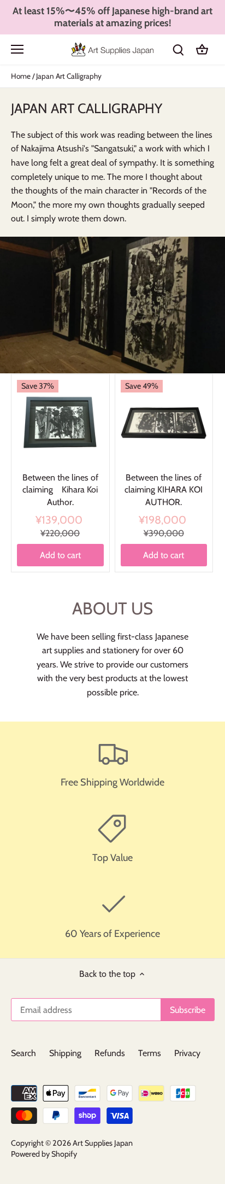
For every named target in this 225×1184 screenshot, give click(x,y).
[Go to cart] (202, 49)
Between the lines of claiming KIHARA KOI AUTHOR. (164, 489)
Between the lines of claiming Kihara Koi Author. (60, 489)
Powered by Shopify (44, 1154)
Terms (149, 1053)
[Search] (178, 49)
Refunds (109, 1053)
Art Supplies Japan (103, 1143)
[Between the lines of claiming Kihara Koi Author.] (60, 423)
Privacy (187, 1053)
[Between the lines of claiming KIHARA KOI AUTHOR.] (164, 423)
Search (23, 1053)
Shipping (65, 1053)
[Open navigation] (17, 49)
